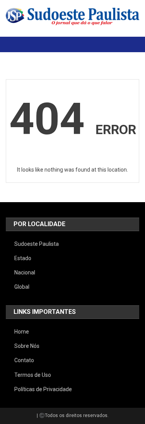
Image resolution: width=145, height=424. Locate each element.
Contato (24, 360)
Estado (22, 258)
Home (21, 332)
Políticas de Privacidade (43, 389)
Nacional (24, 272)
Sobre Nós (26, 346)
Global (21, 287)
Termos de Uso (32, 375)
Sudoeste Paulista (36, 244)
